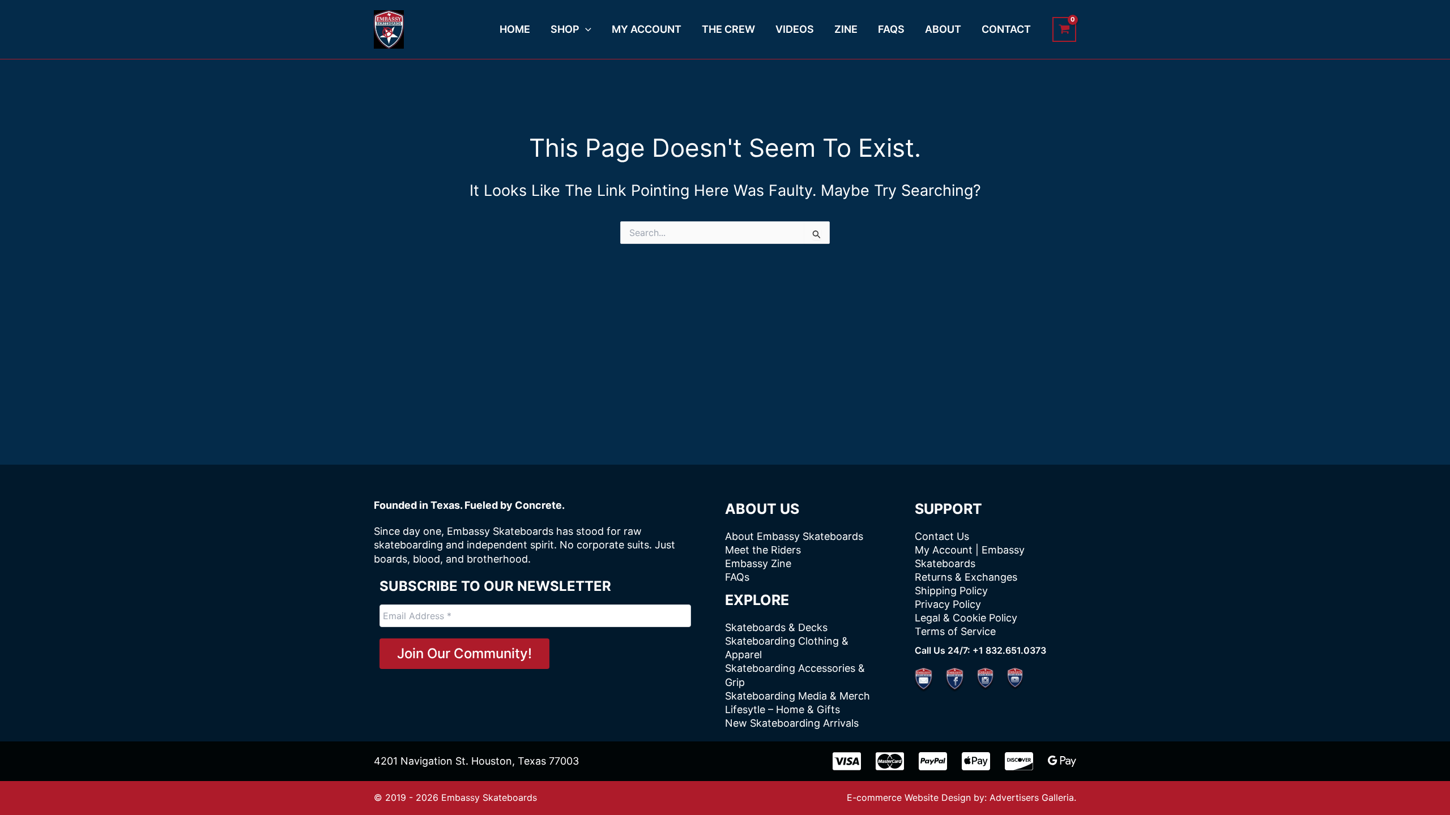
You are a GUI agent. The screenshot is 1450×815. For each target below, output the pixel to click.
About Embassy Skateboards (794, 536)
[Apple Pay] (976, 761)
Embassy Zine (758, 563)
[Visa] (847, 761)
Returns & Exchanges (966, 577)
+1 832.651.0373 (1009, 650)
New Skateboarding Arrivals (792, 723)
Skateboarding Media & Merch (797, 696)
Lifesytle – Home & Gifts (782, 709)
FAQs (737, 577)
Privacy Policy (948, 604)
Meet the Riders (763, 550)
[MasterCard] (890, 761)
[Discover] (1019, 761)
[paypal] (933, 761)
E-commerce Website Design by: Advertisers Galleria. (961, 797)
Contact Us (942, 536)
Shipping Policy (951, 591)
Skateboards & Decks (776, 627)
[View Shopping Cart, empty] (1064, 29)
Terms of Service (955, 631)
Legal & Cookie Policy (966, 618)
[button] (585, 29)
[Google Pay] (1062, 761)
